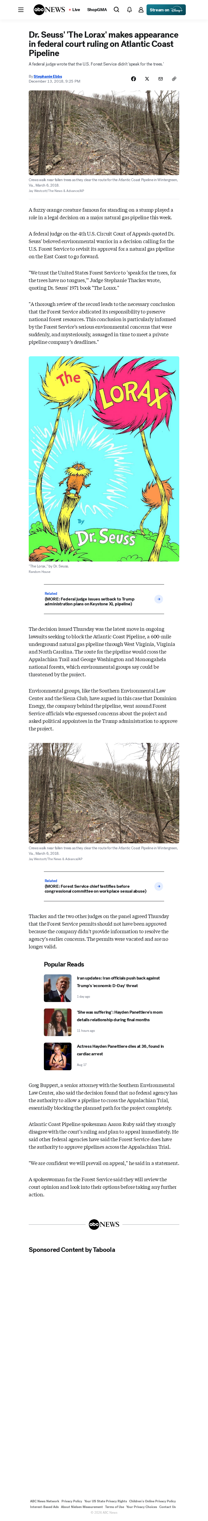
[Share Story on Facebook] (133, 79)
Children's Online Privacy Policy (152, 1501)
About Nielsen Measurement (82, 1507)
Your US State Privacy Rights (105, 1501)
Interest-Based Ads (44, 1507)
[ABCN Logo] (49, 10)
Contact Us (167, 1507)
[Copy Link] (174, 79)
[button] (21, 9)
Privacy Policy (71, 1501)
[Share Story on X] (147, 79)
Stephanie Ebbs (48, 76)
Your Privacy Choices (141, 1507)
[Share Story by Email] (160, 79)
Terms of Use (114, 1507)
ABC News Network (44, 1501)
